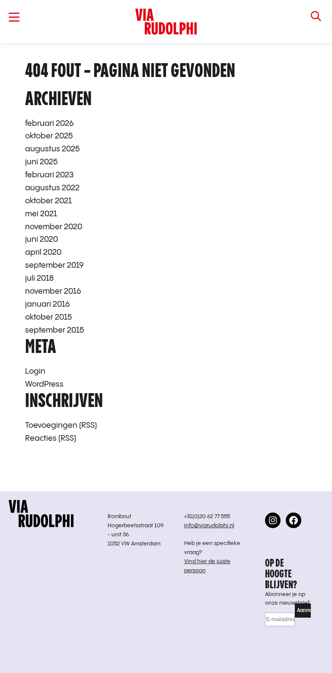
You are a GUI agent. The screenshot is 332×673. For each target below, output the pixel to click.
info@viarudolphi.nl (209, 526)
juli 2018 (39, 278)
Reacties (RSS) (50, 438)
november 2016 (53, 291)
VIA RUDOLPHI (166, 22)
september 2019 (54, 265)
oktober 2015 (48, 317)
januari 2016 (47, 304)
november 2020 (53, 227)
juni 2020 (41, 239)
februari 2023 (49, 175)
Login (35, 371)
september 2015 (54, 330)
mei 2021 (41, 214)
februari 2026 (49, 123)
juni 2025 (41, 162)
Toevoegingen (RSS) (61, 425)
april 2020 (43, 252)
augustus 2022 (52, 188)
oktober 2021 (48, 201)
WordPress (44, 384)
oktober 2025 (49, 136)
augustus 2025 (52, 149)
